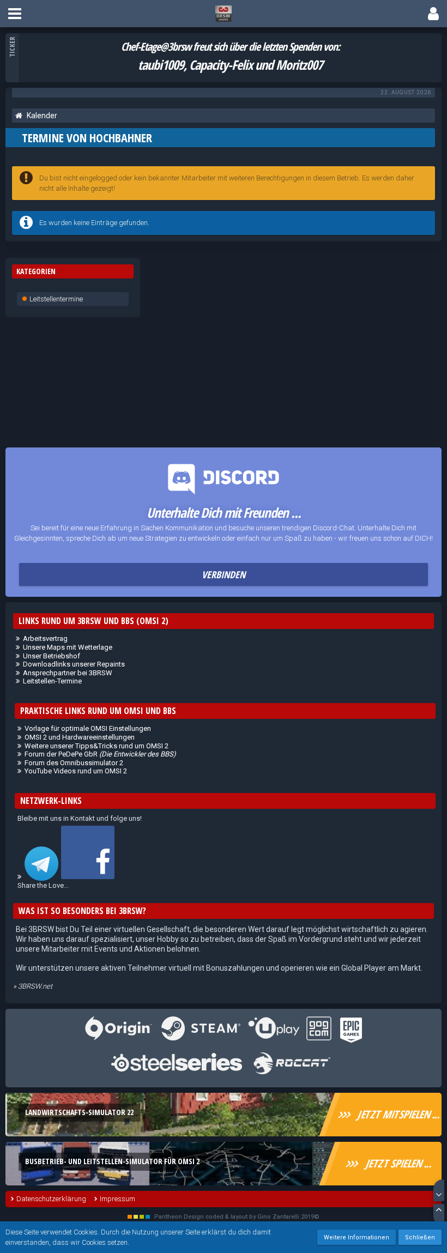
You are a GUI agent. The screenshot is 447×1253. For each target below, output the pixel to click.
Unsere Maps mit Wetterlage (67, 647)
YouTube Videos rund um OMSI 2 (76, 771)
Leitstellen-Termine (52, 681)
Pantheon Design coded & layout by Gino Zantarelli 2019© (236, 1216)
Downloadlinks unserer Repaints (74, 664)
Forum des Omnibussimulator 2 (74, 763)
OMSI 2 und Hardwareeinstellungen (80, 737)
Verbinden (223, 574)
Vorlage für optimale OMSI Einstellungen (88, 728)
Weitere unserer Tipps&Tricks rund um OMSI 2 (96, 746)
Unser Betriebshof (51, 656)
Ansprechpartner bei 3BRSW (67, 673)
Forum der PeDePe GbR (100, 754)
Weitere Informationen (356, 1237)
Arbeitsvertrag (45, 638)
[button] (14, 13)
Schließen (420, 1237)
